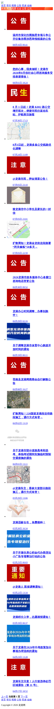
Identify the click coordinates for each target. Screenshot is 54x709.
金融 (29, 5)
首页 (3, 5)
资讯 (8, 5)
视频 (14, 5)
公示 (29, 8)
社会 (19, 8)
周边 (8, 8)
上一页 (4, 696)
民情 (14, 8)
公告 (19, 5)
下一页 (24, 696)
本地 (3, 8)
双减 (24, 5)
